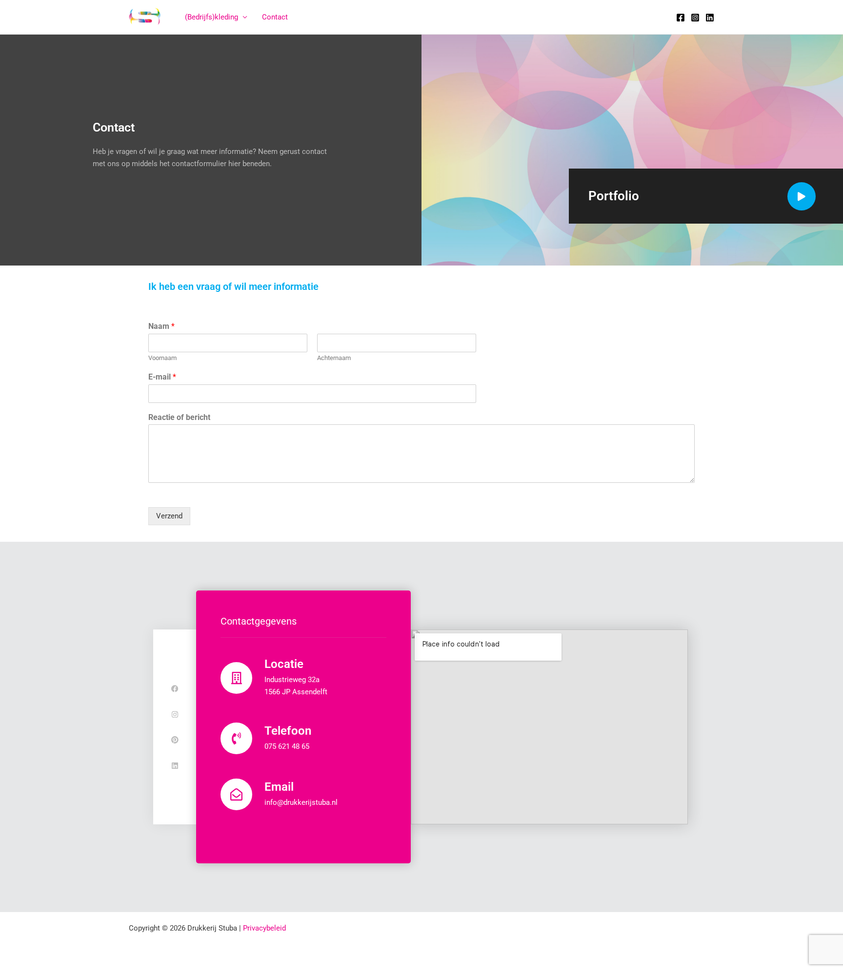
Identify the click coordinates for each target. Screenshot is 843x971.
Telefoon (287, 731)
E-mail (162, 376)
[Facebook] (680, 17)
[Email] (236, 794)
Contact (275, 17)
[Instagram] (695, 17)
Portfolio (613, 196)
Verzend (169, 516)
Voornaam (162, 358)
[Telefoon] (236, 738)
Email (279, 787)
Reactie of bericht (179, 417)
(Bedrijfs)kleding (211, 17)
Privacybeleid (264, 928)
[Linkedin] (709, 17)
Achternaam (334, 358)
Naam (161, 326)
